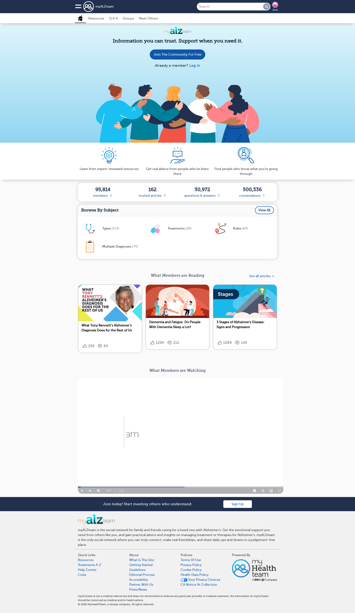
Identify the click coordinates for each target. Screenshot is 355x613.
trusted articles (150, 195)
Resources (96, 18)
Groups (128, 18)
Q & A (113, 18)
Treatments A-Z (89, 565)
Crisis (82, 575)
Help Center (87, 570)
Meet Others (148, 18)
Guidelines (137, 570)
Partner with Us (141, 585)
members (100, 195)
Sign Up (238, 504)
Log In (194, 65)
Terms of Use (191, 560)
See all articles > (261, 276)
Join (275, 9)
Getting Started (141, 565)
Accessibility (138, 580)
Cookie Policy (191, 570)
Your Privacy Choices (203, 580)
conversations (249, 195)
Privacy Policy (191, 565)
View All (264, 210)
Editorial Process (141, 575)
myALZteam (105, 6)
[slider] (180, 487)
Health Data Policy (195, 575)
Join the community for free (177, 54)
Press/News (138, 589)
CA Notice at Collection (199, 585)
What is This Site (141, 560)
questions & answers (200, 195)
